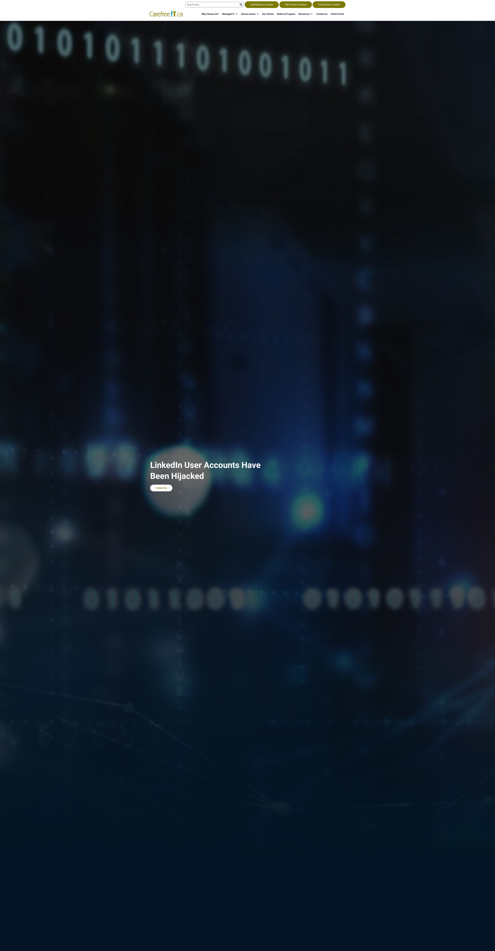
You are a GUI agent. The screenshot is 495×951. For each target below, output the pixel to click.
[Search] (241, 4)
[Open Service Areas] (257, 14)
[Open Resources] (311, 14)
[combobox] (211, 4)
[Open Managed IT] (236, 14)
